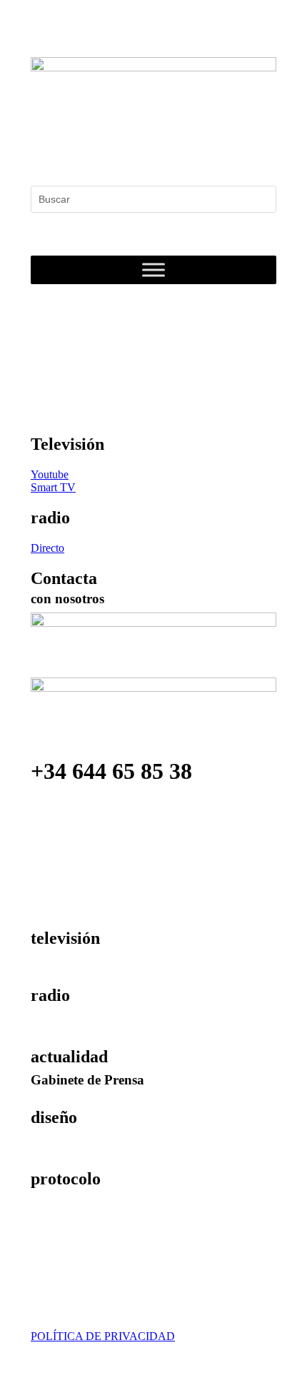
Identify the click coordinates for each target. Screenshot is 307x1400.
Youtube (50, 474)
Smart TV (53, 487)
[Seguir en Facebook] (42, 152)
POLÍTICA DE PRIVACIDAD (103, 1336)
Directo (47, 548)
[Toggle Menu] (153, 270)
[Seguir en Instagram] (99, 152)
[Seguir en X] (70, 152)
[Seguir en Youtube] (127, 152)
